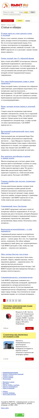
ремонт (20, 7)
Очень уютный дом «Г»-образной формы (17, 58)
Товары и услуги (8, 376)
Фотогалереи (7, 379)
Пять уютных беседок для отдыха (14, 254)
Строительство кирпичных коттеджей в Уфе (15, 335)
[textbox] (16, 12)
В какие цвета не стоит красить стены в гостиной (16, 34)
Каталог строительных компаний (13, 374)
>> (19, 300)
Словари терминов (9, 393)
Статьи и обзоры (8, 377)
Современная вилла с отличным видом (16, 277)
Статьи (20, 20)
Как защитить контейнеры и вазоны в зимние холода (15, 157)
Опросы (5, 391)
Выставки (6, 383)
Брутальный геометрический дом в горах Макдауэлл (17, 132)
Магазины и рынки (8, 382)
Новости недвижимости (10, 386)
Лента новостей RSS (9, 394)
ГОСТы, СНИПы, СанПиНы (11, 385)
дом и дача (25, 7)
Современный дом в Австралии (14, 206)
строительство (14, 7)
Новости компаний (8, 388)
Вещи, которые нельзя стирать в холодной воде (18, 107)
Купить (29, 328)
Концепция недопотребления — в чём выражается (16, 230)
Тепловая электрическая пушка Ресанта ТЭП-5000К (17, 307)
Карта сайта (5, 408)
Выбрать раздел (7, 20)
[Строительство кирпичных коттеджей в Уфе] (8, 350)
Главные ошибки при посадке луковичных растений (18, 182)
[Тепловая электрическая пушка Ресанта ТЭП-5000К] (8, 321)
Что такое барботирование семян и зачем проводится (17, 82)
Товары (27, 20)
